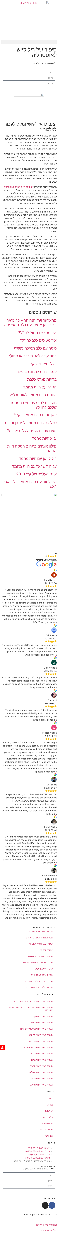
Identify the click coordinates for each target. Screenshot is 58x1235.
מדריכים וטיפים (46, 1129)
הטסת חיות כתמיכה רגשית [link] (40, 956)
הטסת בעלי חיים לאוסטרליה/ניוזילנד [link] (36, 1028)
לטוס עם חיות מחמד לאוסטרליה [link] (19, 187)
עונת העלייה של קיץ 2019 (36, 474)
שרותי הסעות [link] (46, 950)
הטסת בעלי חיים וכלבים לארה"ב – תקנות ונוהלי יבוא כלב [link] (31, 1008)
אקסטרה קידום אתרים (46, 1225)
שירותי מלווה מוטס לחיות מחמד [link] (38, 987)
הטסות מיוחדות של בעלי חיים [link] (39, 937)
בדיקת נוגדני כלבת (42, 379)
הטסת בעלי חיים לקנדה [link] (42, 1016)
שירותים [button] (49, 1111)
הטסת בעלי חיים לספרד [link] (41, 1066)
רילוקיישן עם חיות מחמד (38, 458)
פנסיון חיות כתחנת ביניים (37, 371)
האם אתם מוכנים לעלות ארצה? (32, 430)
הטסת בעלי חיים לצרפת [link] (41, 1053)
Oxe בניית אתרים (48, 1230)
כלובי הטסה (47, 1117)
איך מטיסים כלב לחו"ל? (38, 340)
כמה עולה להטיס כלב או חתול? (32, 356)
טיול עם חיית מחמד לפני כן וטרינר (30, 422)
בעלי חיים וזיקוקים (43, 363)
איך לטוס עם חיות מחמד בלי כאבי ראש (30, 484)
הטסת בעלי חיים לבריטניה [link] (40, 1035)
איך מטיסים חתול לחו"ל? (37, 332)
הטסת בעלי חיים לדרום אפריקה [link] (38, 1047)
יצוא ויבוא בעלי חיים (46, 994)
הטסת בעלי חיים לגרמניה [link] (41, 1041)
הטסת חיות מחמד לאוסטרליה (33, 395)
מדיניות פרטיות (34, 1219)
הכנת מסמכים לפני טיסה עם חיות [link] (37, 962)
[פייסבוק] (52, 1205)
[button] (29, 42)
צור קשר (49, 1135)
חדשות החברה (46, 1123)
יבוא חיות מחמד (44, 438)
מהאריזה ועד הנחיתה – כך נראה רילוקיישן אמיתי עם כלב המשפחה (30, 322)
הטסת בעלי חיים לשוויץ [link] (42, 1078)
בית (51, 1098)
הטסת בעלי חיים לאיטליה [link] (41, 1072)
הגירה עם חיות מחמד (40, 387)
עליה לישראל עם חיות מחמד (34, 466)
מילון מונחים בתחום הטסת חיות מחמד (32, 448)
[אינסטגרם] (45, 1205)
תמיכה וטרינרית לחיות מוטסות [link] (39, 981)
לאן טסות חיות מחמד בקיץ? (35, 415)
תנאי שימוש (20, 1219)
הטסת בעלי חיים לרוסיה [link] (41, 1022)
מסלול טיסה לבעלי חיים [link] (42, 975)
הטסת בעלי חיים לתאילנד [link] (41, 1084)
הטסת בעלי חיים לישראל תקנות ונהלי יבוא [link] (33, 1001)
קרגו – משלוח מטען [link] (44, 968)
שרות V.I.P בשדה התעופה (41, 944)
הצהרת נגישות (50, 1219)
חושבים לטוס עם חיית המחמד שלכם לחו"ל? (33, 405)
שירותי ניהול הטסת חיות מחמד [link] (38, 931)
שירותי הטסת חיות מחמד (43, 927)
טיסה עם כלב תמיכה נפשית (35, 348)
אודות (50, 1104)
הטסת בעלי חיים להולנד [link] (42, 1059)
